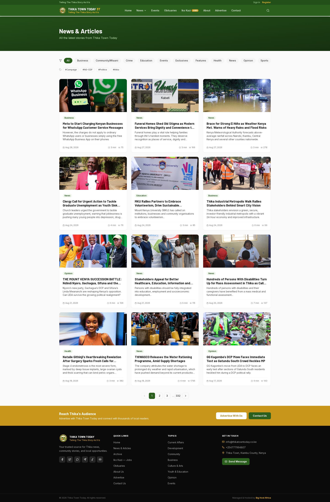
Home (128, 10)
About (206, 10)
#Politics (102, 69)
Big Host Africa (263, 497)
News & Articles (122, 448)
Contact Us (260, 415)
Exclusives (181, 60)
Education (146, 60)
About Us (118, 471)
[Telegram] (85, 459)
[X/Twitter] (70, 459)
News (139, 10)
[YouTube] (100, 459)
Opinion (248, 60)
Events (155, 10)
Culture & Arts (175, 465)
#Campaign (71, 69)
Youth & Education (178, 471)
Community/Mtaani (107, 60)
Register (266, 2)
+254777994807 (236, 447)
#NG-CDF (87, 69)
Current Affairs (176, 442)
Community (174, 454)
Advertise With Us (231, 415)
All (68, 60)
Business (82, 60)
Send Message (238, 461)
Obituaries (170, 10)
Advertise (221, 10)
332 (178, 395)
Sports (264, 60)
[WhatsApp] (77, 459)
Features (201, 60)
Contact (236, 10)
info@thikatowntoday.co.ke (241, 441)
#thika (116, 69)
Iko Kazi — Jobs (122, 459)
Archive (117, 454)
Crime (129, 60)
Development (175, 448)
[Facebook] (62, 459)
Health (218, 60)
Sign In (256, 2)
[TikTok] (92, 459)
